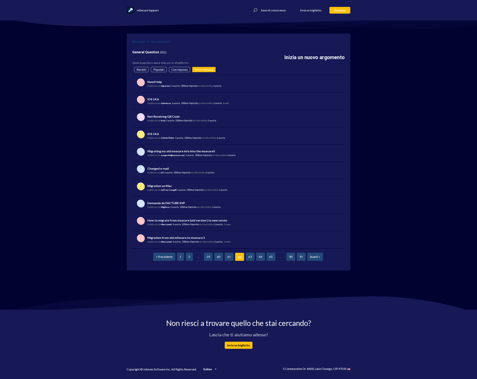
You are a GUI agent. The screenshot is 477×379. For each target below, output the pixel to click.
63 (250, 256)
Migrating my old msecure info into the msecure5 (181, 151)
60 (218, 256)
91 (301, 256)
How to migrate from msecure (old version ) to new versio (187, 220)
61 (229, 256)
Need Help (154, 82)
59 (208, 256)
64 (260, 256)
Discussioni (139, 41)
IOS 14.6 (153, 134)
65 (271, 256)
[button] (254, 10)
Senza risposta (204, 69)
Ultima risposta (189, 85)
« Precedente (164, 256)
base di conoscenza (273, 10)
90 (290, 256)
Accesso (340, 10)
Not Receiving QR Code (163, 116)
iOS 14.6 (153, 99)
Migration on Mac (159, 186)
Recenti (141, 69)
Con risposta (179, 69)
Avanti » (315, 256)
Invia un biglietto (310, 10)
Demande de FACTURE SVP (166, 203)
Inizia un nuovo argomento (314, 57)
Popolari (158, 69)
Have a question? (160, 41)
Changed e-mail (158, 168)
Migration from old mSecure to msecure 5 (176, 237)
